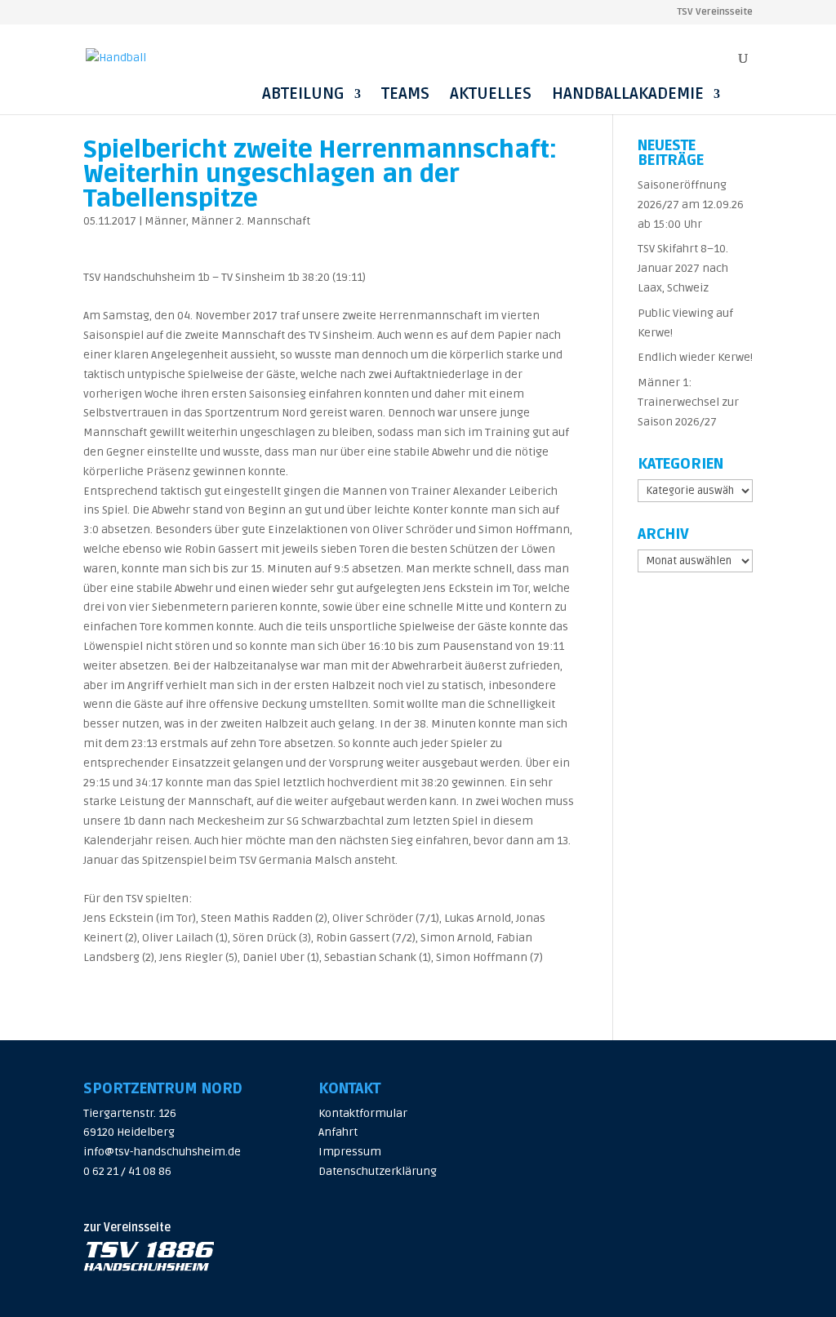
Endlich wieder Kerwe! (695, 357)
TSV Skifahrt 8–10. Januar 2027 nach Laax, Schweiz (683, 268)
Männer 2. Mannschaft (250, 221)
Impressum (349, 1152)
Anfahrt (338, 1132)
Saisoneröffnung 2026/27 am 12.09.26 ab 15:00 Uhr (691, 204)
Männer (165, 221)
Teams (405, 94)
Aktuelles (490, 94)
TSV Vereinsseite (715, 12)
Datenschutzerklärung (377, 1171)
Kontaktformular (362, 1113)
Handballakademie (628, 94)
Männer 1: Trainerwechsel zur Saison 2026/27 (688, 402)
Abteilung (303, 94)
